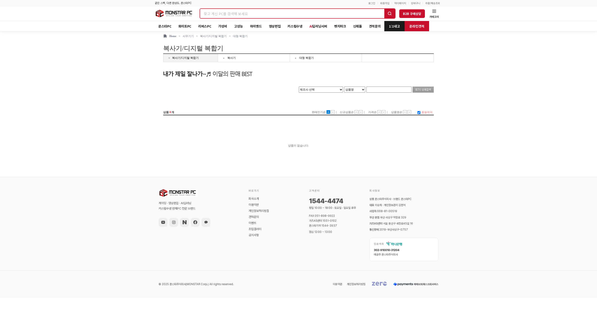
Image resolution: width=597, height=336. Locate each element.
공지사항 (254, 235)
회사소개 (254, 198)
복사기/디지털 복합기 (213, 36)
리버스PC (204, 26)
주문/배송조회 (432, 3)
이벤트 (252, 223)
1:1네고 (394, 26)
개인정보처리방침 (259, 211)
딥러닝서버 (318, 26)
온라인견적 (416, 26)
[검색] (389, 13)
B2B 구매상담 (412, 13)
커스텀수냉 (295, 26)
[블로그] (184, 222)
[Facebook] (195, 222)
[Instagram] (173, 222)
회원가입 (384, 3)
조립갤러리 (255, 229)
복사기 (231, 58)
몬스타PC (164, 26)
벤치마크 (340, 26)
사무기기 (188, 36)
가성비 (222, 26)
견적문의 (375, 26)
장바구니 (415, 3)
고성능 (238, 26)
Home (172, 36)
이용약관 (254, 204)
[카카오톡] (205, 222)
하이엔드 (256, 26)
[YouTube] (163, 222)
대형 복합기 (240, 36)
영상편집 (275, 26)
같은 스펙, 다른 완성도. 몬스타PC (173, 3)
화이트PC (184, 26)
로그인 (371, 3)
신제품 (357, 26)
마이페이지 (400, 3)
